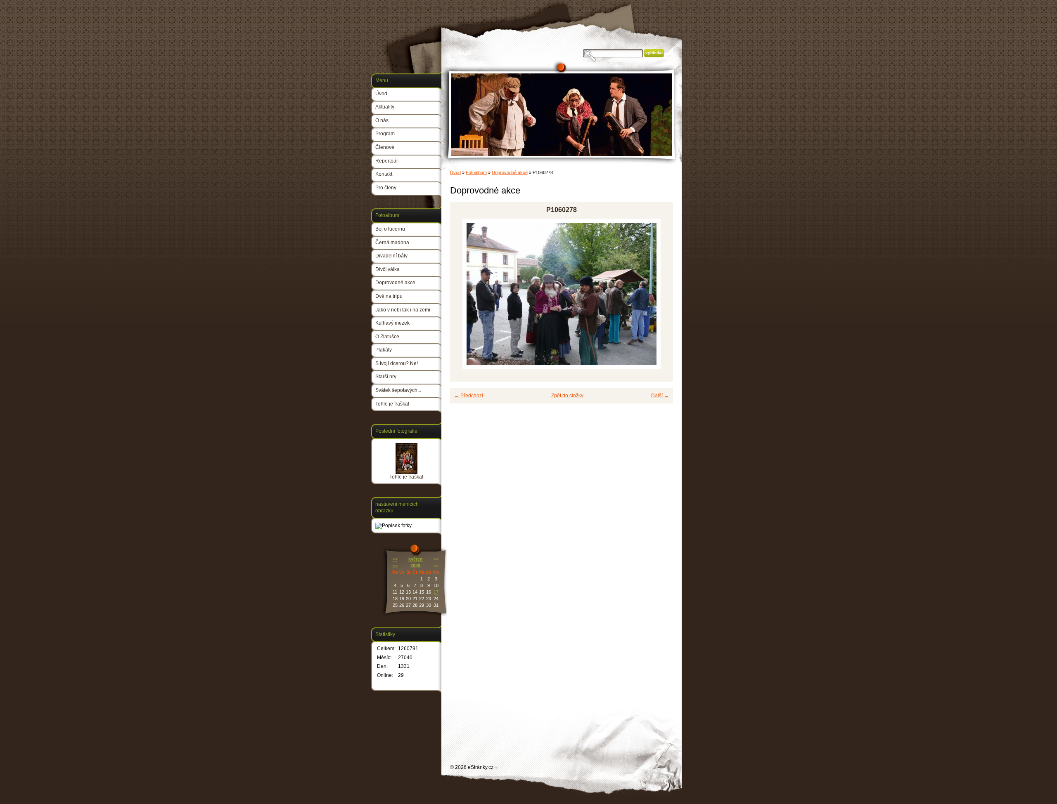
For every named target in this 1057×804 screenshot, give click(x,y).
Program (385, 134)
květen (415, 558)
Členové (384, 147)
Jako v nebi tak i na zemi (402, 310)
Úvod (455, 172)
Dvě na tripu (389, 296)
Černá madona (392, 242)
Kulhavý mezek (392, 323)
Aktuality (384, 107)
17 (436, 591)
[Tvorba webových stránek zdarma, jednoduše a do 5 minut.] (496, 768)
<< (395, 558)
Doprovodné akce (510, 172)
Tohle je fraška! (392, 404)
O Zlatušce (387, 337)
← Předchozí (468, 395)
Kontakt (383, 174)
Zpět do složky (567, 395)
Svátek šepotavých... (398, 390)
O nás (382, 120)
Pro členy (385, 188)
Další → (660, 395)
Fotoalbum (476, 172)
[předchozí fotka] (463, 294)
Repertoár (386, 161)
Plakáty (383, 350)
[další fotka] (659, 294)
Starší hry (385, 377)
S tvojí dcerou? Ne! (396, 363)
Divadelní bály (391, 256)
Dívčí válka (387, 269)
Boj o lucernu (390, 229)
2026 (415, 565)
